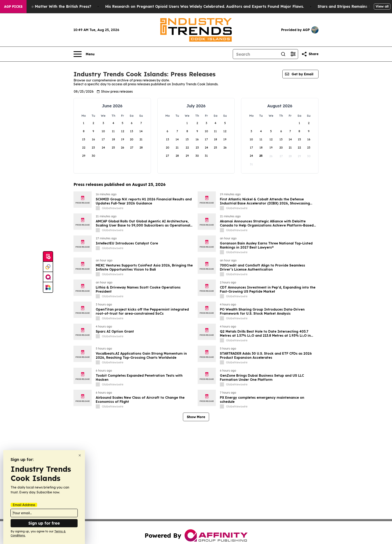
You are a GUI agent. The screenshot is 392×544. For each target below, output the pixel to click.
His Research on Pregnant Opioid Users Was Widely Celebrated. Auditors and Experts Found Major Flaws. (204, 6)
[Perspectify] (48, 267)
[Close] (80, 455)
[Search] (283, 54)
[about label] (98, 208)
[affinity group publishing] (48, 277)
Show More (196, 417)
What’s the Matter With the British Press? (52, 6)
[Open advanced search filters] (293, 54)
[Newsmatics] (48, 287)
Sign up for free (44, 523)
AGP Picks (13, 6)
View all (382, 6)
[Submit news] (48, 257)
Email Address (24, 505)
